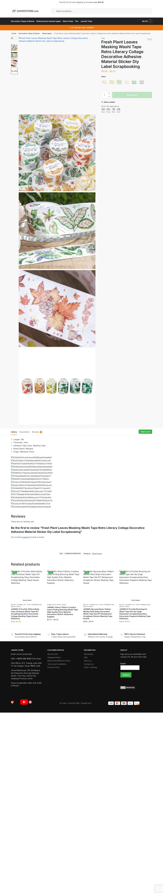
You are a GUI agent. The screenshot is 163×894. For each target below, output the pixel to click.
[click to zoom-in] (57, 75)
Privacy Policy (53, 667)
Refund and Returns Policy (58, 661)
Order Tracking (90, 667)
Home (14, 33)
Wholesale (88, 654)
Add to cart (132, 95)
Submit (126, 675)
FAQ (85, 657)
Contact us (88, 664)
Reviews (37, 432)
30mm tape (51, 604)
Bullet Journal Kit (18, 604)
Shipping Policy (54, 657)
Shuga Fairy (86, 703)
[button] (147, 21)
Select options (27, 627)
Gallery (14, 432)
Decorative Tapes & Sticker (29, 33)
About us (88, 661)
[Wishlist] (40, 573)
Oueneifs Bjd (73, 703)
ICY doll (63, 703)
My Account (52, 654)
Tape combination (34, 604)
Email (123, 663)
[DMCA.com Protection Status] (136, 687)
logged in (26, 537)
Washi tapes (47, 33)
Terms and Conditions (56, 664)
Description (24, 432)
